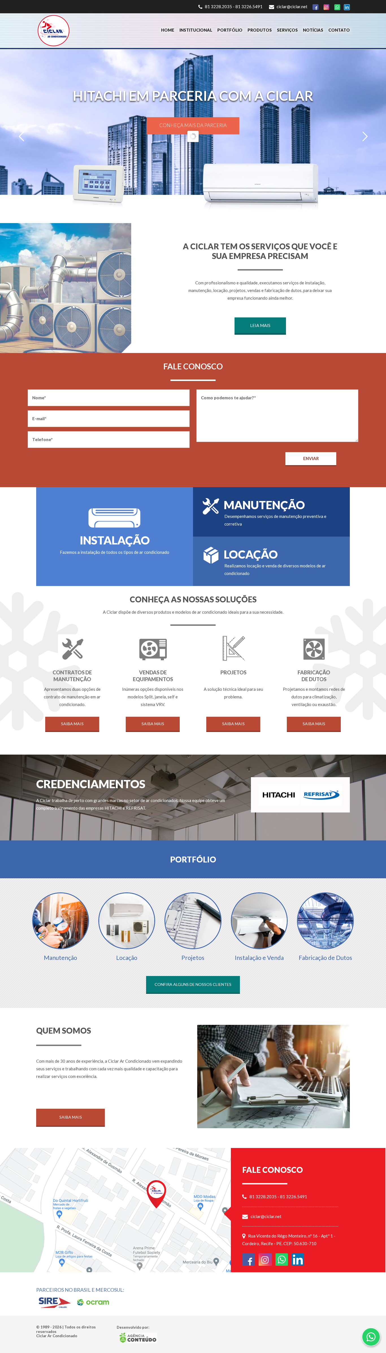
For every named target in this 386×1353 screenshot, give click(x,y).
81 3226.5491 (249, 6)
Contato (339, 30)
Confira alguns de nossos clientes (193, 984)
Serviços (287, 30)
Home (167, 30)
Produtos (260, 30)
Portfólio (229, 30)
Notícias (313, 30)
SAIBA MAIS (192, 173)
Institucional (195, 30)
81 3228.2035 (218, 6)
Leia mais (260, 325)
